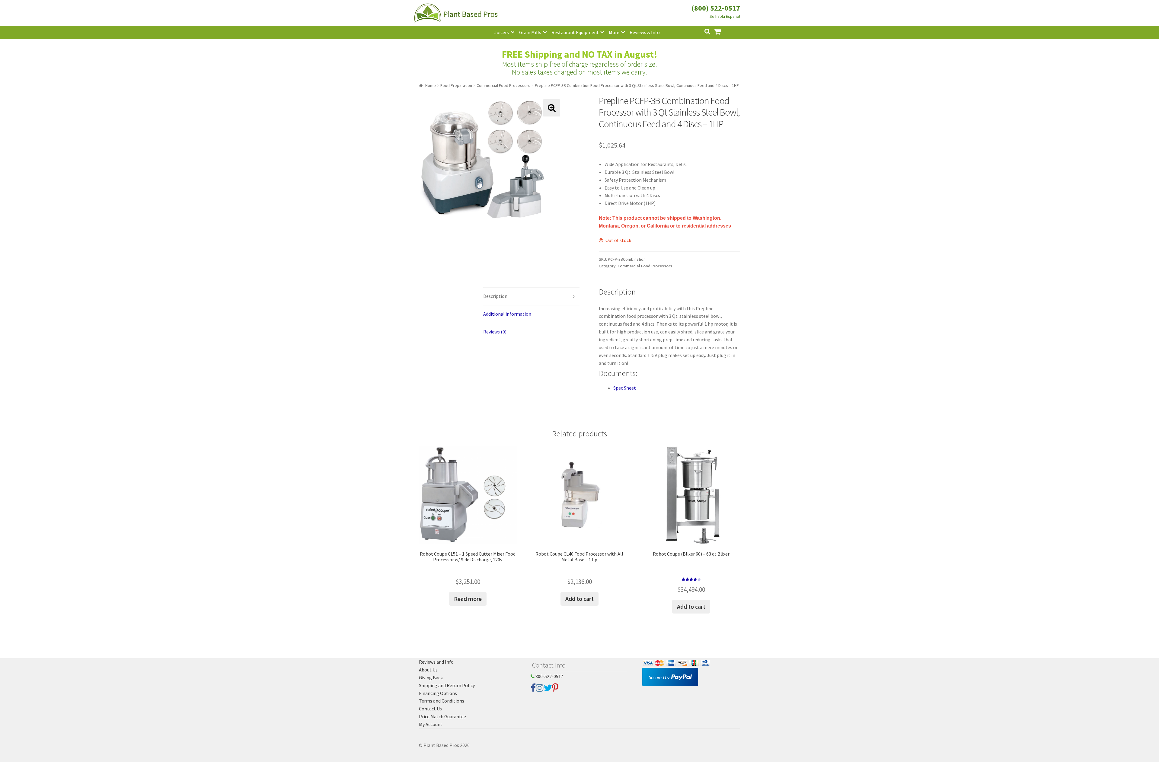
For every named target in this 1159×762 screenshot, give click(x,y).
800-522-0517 (549, 676)
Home (430, 85)
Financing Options (438, 693)
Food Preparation (456, 85)
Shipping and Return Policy (447, 685)
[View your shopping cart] (722, 31)
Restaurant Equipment (575, 32)
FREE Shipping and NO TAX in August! (579, 54)
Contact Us (430, 709)
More (614, 32)
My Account (430, 724)
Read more (468, 598)
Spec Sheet (624, 388)
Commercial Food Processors (503, 85)
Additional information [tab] (507, 314)
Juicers (501, 32)
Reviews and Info (436, 662)
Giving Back (431, 677)
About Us (428, 670)
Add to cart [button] (579, 598)
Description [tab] (495, 296)
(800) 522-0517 (715, 8)
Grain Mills (530, 32)
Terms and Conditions (441, 701)
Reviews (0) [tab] (494, 332)
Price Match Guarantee (442, 716)
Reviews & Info (645, 32)
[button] (551, 107)
